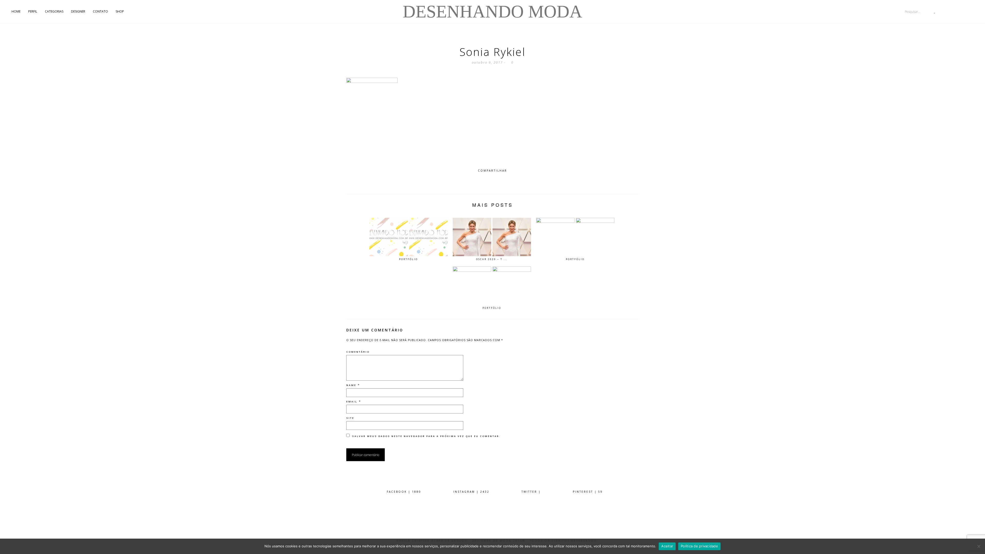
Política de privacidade (699, 546)
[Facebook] (976, 11)
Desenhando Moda (492, 11)
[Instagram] (965, 11)
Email (351, 401)
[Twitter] (944, 11)
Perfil (32, 11)
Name (351, 385)
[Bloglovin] (934, 11)
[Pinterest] (955, 11)
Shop (120, 11)
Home (16, 11)
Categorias (54, 11)
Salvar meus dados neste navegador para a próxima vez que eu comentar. (426, 436)
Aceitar (667, 546)
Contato (100, 11)
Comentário (358, 351)
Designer (78, 11)
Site (350, 418)
